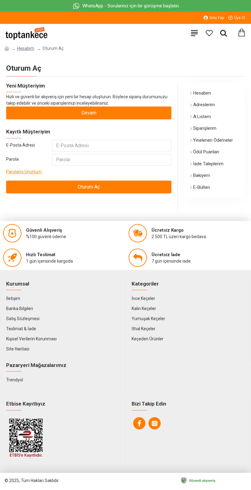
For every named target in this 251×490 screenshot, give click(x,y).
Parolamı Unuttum (24, 171)
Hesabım (25, 48)
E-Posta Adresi (20, 145)
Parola (12, 159)
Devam (88, 113)
